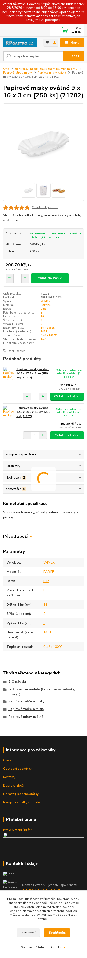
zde (62, 947)
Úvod (6, 69)
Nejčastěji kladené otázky (21, 794)
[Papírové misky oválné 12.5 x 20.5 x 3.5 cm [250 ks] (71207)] (8, 412)
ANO (44, 339)
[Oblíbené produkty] (47, 42)
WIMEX (46, 301)
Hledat (73, 56)
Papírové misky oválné (52, 73)
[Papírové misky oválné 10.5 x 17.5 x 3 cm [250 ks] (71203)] (8, 373)
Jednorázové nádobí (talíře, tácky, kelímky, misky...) (46, 69)
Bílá (43, 309)
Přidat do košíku (50, 278)
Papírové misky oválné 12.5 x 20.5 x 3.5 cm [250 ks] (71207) (33, 412)
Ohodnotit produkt (45, 207)
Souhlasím (57, 932)
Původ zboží (15, 536)
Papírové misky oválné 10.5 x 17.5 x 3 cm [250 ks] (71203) (32, 373)
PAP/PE (46, 305)
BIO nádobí (17, 682)
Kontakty (9, 777)
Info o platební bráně (17, 830)
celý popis (10, 220)
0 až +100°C (49, 335)
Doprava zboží (13, 785)
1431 (44, 331)
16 (42, 316)
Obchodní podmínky (17, 769)
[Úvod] (20, 42)
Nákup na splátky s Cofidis (22, 802)
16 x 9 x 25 (48, 328)
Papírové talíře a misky (17, 73)
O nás (7, 760)
